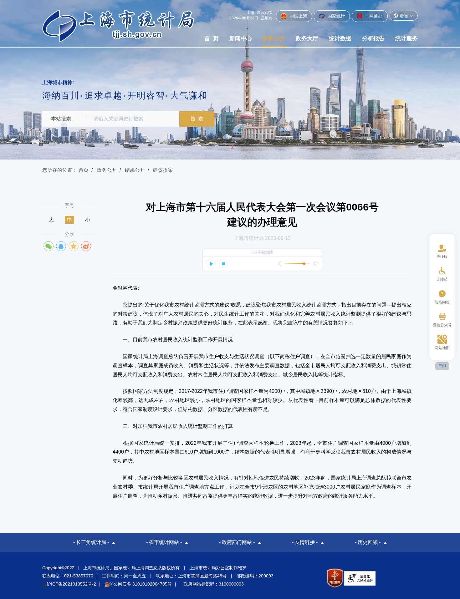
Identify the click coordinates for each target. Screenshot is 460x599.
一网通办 (373, 15)
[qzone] (74, 246)
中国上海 (298, 15)
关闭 (442, 365)
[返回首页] (118, 25)
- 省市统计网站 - (164, 542)
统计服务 (406, 38)
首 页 (211, 38)
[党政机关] (334, 578)
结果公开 (135, 170)
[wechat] (48, 246)
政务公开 (274, 38)
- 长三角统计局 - (91, 542)
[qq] (61, 246)
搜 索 (197, 118)
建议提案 (163, 170)
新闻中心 (240, 38)
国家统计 (335, 15)
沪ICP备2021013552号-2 (71, 583)
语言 (404, 15)
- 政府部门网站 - (237, 542)
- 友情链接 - (305, 542)
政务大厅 (307, 38)
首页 (84, 170)
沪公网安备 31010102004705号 (140, 583)
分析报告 (373, 38)
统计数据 (340, 38)
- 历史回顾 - (368, 542)
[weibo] (86, 246)
